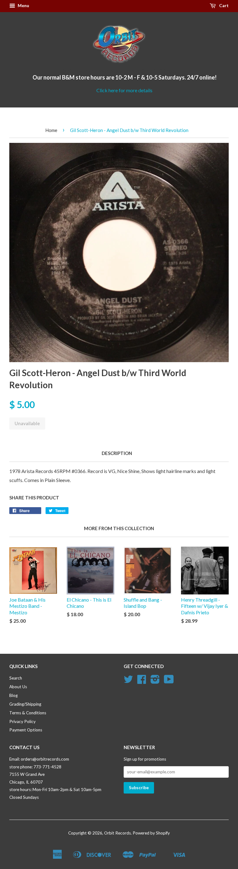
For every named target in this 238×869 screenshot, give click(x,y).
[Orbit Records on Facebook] (141, 681)
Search (15, 678)
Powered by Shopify (151, 832)
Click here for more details (124, 90)
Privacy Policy (22, 721)
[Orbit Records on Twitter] (128, 681)
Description (117, 453)
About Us (18, 686)
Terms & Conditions (27, 712)
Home (51, 130)
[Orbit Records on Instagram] (155, 681)
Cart (223, 5)
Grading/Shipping (25, 704)
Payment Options (25, 729)
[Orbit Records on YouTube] (169, 681)
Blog (13, 695)
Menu (23, 5)
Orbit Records (117, 832)
